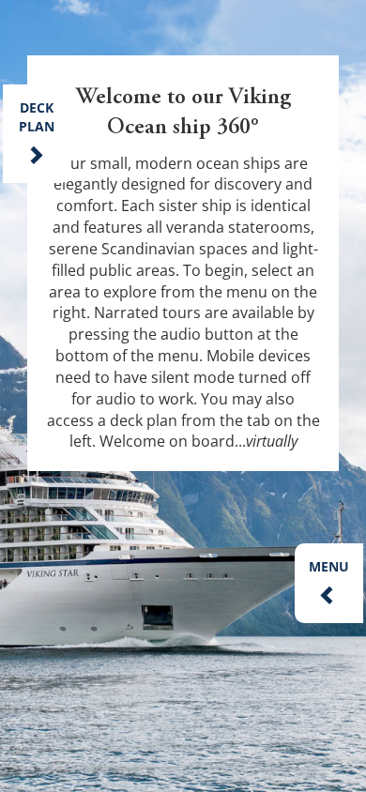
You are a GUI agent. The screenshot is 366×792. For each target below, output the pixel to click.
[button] (329, 583)
